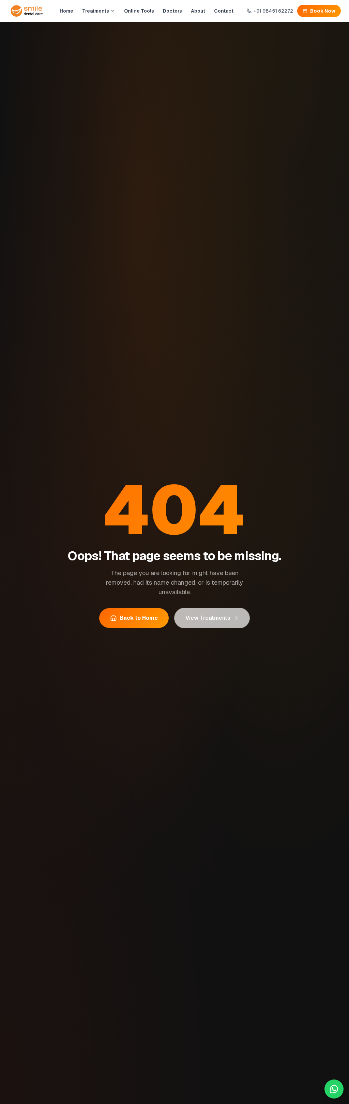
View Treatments (207, 617)
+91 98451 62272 (273, 11)
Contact (223, 11)
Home (66, 11)
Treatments (95, 11)
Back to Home (139, 617)
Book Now (322, 11)
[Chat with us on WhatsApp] (334, 1089)
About (198, 11)
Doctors (172, 11)
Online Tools (139, 11)
